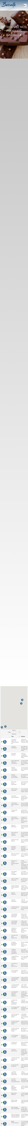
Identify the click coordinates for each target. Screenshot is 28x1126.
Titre (12, 736)
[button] (22, 699)
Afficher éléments (14, 732)
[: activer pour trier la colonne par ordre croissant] (6, 736)
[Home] (8, 7)
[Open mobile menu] (25, 5)
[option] (14, 34)
